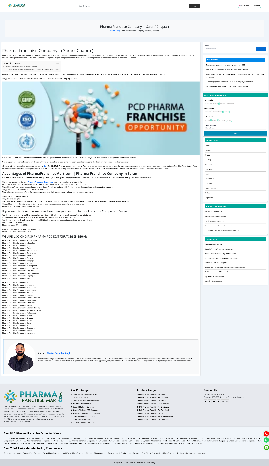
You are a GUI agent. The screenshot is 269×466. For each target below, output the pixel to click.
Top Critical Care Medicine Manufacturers (158, 453)
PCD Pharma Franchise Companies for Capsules (61, 438)
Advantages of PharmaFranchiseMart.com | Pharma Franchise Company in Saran (33, 69)
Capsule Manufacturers (32, 453)
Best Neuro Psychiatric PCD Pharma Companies (183, 443)
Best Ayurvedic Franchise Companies (123, 441)
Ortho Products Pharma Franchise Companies (221, 258)
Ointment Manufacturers (96, 453)
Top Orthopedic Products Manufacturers (124, 453)
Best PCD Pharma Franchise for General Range (205, 441)
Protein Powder (210, 188)
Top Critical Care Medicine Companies (240, 441)
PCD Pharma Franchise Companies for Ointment (221, 438)
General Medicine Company (83, 407)
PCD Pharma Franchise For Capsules (153, 397)
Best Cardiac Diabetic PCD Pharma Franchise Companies (225, 267)
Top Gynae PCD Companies (214, 276)
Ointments (208, 183)
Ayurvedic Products (80, 397)
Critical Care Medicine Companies (85, 400)
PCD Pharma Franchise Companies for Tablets (22, 438)
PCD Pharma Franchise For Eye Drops (154, 407)
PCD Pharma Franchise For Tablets (153, 394)
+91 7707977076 (217, 394)
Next (235, 133)
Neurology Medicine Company (216, 263)
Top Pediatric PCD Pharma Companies (62, 443)
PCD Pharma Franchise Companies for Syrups (140, 438)
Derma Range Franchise (213, 244)
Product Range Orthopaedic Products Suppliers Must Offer (227, 70)
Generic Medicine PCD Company (85, 410)
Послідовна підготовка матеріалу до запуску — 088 (225, 65)
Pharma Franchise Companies (215, 216)
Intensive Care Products (213, 281)
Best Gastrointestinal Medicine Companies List (221, 272)
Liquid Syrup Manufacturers (73, 453)
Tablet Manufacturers (12, 453)
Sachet (207, 193)
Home (112, 30)
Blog (118, 30)
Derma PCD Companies (81, 404)
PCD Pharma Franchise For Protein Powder (156, 416)
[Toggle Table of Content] (56, 63)
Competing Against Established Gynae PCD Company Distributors (229, 82)
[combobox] (132, 6)
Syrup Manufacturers (51, 453)
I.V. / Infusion (209, 179)
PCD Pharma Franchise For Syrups (152, 400)
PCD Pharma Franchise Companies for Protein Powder (44, 441)
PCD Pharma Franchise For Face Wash (154, 410)
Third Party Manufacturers (214, 221)
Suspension (209, 198)
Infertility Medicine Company (83, 416)
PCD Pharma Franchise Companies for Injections (101, 438)
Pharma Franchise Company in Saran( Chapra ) (21, 67)
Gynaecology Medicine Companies (86, 413)
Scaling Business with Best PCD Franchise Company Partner (227, 86)
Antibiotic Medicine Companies (84, 394)
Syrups (207, 155)
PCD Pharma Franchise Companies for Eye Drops (87, 441)
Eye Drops (208, 164)
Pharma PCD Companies (213, 212)
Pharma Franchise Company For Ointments (220, 253)
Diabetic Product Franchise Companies (219, 249)
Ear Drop (208, 160)
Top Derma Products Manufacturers (191, 453)
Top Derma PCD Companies (174, 441)
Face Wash (208, 169)
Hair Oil (207, 174)
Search (207, 45)
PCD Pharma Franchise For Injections (154, 404)
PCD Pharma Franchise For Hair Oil (153, 413)
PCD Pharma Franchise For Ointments (154, 419)
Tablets (207, 145)
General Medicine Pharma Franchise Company (221, 226)
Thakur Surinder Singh (59, 353)
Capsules (208, 150)
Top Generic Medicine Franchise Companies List (222, 230)
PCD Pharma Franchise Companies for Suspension (180, 438)
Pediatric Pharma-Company (83, 423)
